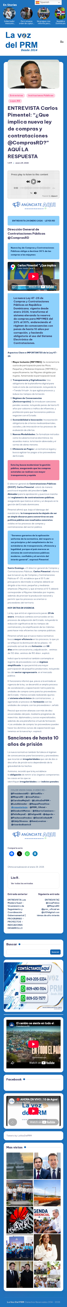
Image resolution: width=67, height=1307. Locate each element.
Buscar (11, 944)
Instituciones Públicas (40, 95)
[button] (22, 883)
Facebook (14, 1079)
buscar (55, 952)
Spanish (44, 2)
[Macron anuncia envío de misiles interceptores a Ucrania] (19, 1274)
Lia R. (15, 878)
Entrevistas (16, 95)
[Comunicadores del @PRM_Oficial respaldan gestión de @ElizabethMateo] (47, 1247)
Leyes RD (15, 101)
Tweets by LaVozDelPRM (19, 1135)
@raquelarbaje (19, 807)
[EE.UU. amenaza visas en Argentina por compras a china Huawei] (19, 1220)
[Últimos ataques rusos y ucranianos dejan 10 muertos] (19, 1166)
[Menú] (61, 41)
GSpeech (54, 196)
